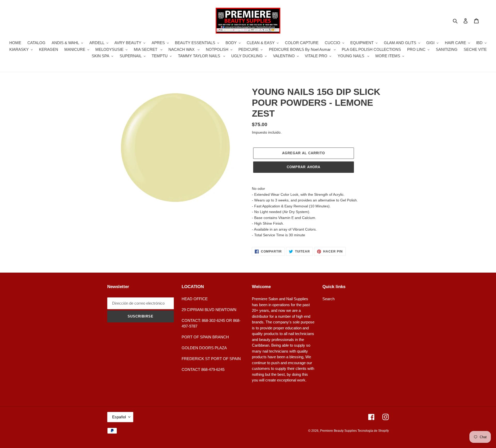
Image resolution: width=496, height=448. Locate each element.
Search (328, 299)
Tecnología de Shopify (373, 431)
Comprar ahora (303, 167)
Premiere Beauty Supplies (339, 431)
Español (119, 417)
